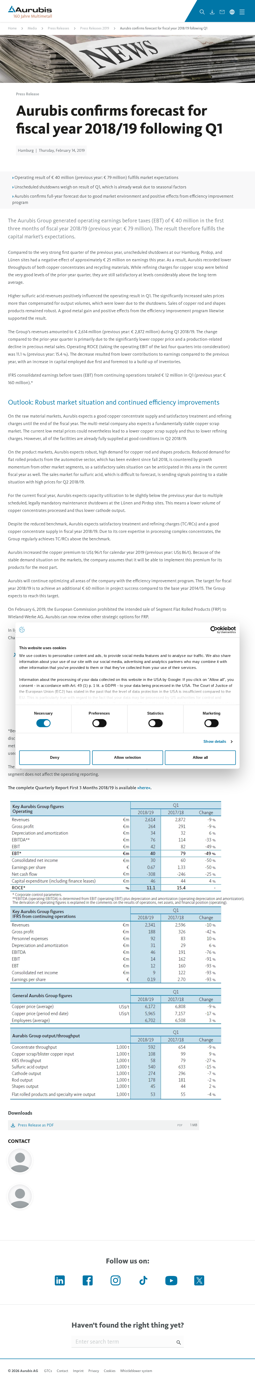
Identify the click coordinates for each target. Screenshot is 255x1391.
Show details (214, 742)
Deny (54, 757)
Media (32, 28)
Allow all (200, 757)
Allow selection (127, 757)
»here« (143, 787)
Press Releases (58, 28)
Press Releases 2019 (94, 28)
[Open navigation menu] (242, 12)
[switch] (99, 723)
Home (12, 28)
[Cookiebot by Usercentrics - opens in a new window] (214, 629)
